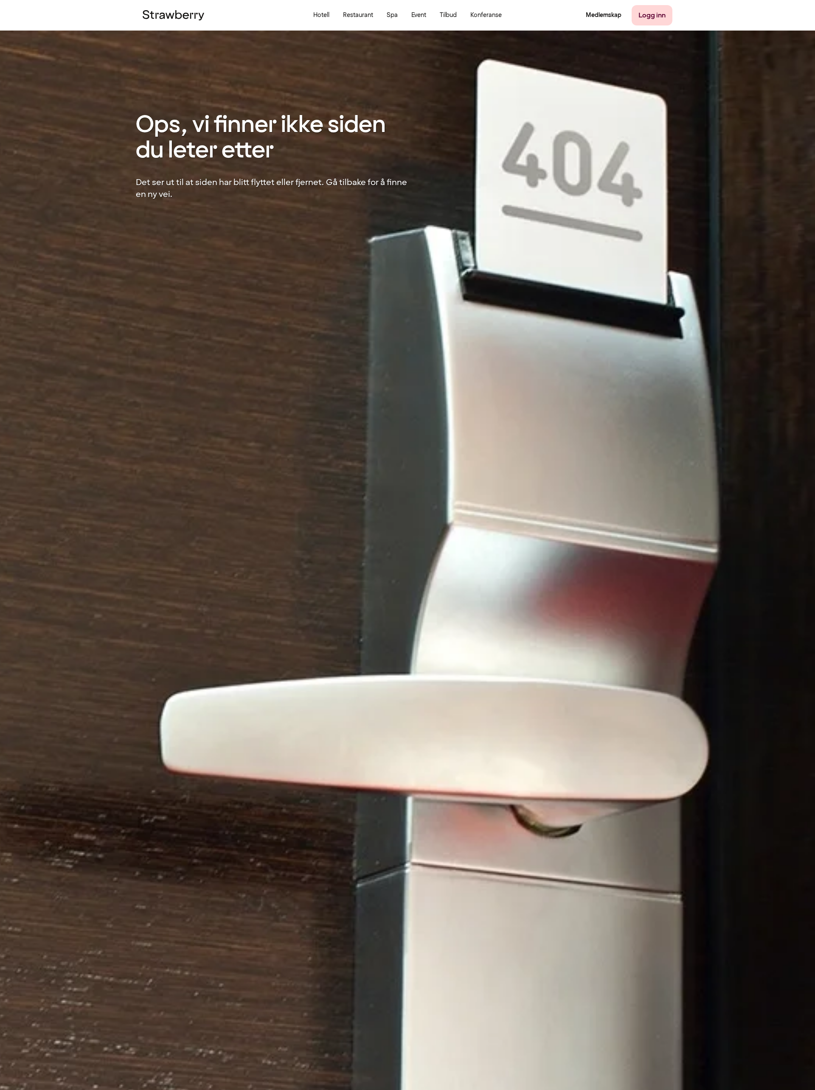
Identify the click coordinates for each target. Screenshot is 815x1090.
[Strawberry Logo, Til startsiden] (173, 15)
